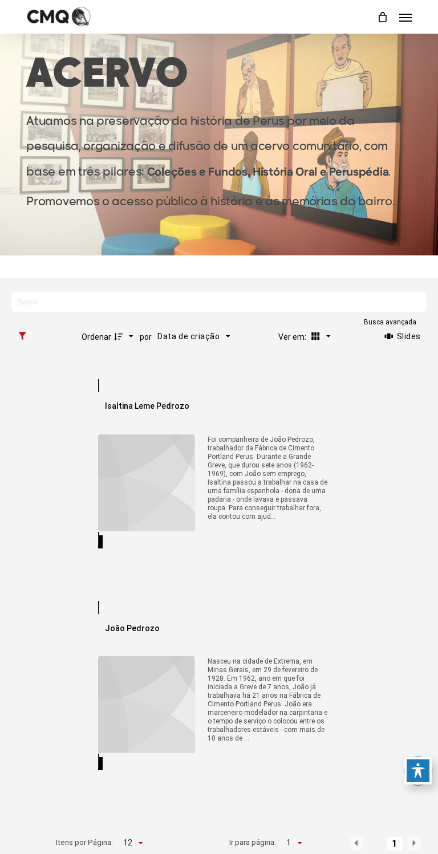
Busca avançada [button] (391, 322)
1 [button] (394, 843)
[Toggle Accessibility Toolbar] (418, 770)
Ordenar (96, 336)
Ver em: (293, 336)
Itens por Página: (84, 842)
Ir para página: (252, 842)
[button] (405, 17)
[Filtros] (25, 336)
